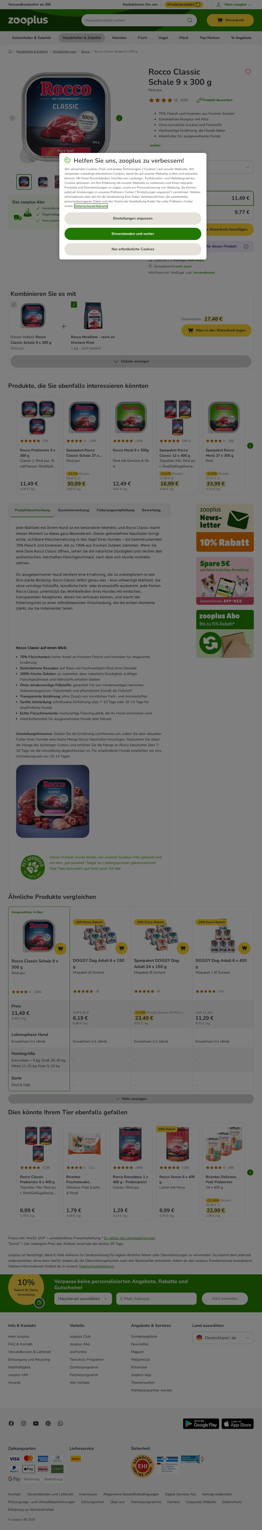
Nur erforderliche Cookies (133, 249)
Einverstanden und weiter (133, 233)
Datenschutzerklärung (91, 206)
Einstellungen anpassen (132, 218)
